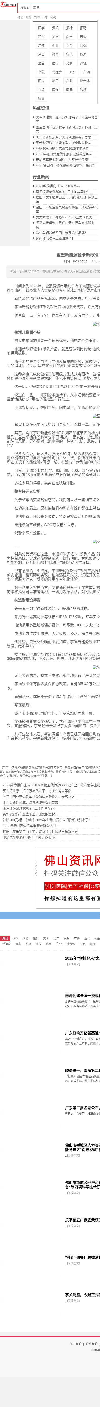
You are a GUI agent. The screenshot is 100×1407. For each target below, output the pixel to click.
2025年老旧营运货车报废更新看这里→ (64, 154)
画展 (69, 90)
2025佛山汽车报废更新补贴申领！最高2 (65, 165)
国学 (41, 28)
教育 (55, 54)
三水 (45, 17)
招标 (69, 28)
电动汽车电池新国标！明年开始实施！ (63, 159)
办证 (83, 63)
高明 (53, 17)
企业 (55, 45)
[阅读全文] (73, 964)
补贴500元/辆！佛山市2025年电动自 (62, 148)
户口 (41, 54)
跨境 (83, 90)
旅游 (83, 54)
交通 (69, 63)
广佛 (41, 45)
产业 (69, 81)
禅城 (20, 17)
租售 (41, 37)
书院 (41, 72)
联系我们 (91, 1344)
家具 (41, 98)
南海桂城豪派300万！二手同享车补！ (63, 192)
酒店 (41, 63)
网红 (55, 90)
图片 (41, 81)
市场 (41, 90)
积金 (69, 45)
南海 (37, 17)
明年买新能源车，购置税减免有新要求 (63, 137)
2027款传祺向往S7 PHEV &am (58, 186)
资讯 (55, 28)
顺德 (29, 17)
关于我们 (75, 1344)
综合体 (85, 81)
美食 (55, 37)
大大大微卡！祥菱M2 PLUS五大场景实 (64, 217)
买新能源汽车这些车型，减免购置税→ (63, 143)
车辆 (86, 72)
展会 (83, 37)
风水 (72, 72)
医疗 (55, 63)
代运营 (57, 72)
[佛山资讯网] (8, 4)
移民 (55, 81)
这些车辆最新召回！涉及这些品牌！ (62, 233)
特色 (69, 54)
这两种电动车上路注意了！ (55, 238)
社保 (83, 45)
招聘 (83, 28)
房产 (69, 37)
